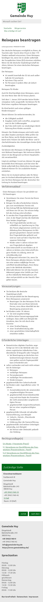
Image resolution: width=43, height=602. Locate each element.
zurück (23, 513)
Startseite (8, 28)
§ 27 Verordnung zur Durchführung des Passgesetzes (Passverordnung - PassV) (21, 454)
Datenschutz (22, 596)
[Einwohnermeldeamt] (21, 487)
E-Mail (6, 498)
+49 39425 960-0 (9, 538)
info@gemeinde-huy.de (12, 544)
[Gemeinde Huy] (21, 537)
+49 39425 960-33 (11, 492)
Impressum (33, 596)
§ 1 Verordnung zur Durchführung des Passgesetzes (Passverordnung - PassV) (20, 448)
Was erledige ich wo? (12, 31)
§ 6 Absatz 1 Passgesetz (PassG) (16, 443)
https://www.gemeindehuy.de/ (15, 547)
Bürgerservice (20, 28)
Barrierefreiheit (9, 596)
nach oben (35, 513)
